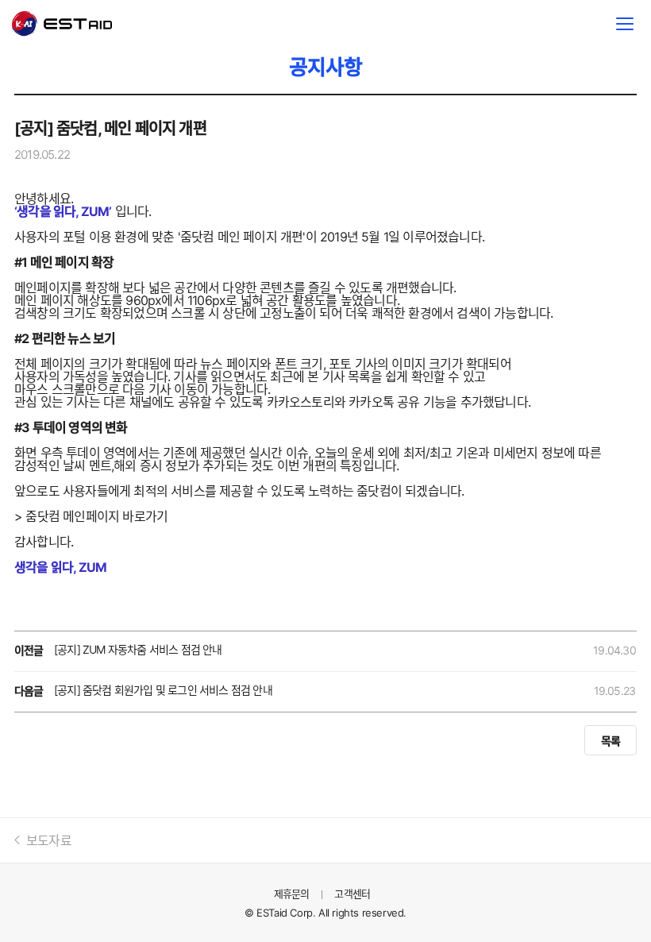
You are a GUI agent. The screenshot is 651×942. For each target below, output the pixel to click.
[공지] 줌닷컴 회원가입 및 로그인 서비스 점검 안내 (163, 690)
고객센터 (352, 893)
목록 (610, 740)
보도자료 (48, 840)
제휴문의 (292, 893)
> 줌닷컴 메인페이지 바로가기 (91, 516)
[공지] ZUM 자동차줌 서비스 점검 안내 (138, 649)
